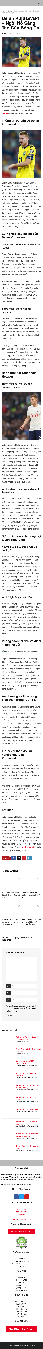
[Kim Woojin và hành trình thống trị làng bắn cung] (11, 878)
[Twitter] (21, 1196)
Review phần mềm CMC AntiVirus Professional (25, 1062)
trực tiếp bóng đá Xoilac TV (27, 1339)
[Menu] (3, 3)
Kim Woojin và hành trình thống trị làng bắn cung (11, 895)
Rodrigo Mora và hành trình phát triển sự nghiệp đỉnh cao (31, 922)
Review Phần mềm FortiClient (27, 1109)
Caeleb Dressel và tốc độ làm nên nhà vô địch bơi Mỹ (11, 922)
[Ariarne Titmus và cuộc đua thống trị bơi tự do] (31, 878)
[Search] (39, 3)
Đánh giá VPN (20, 1041)
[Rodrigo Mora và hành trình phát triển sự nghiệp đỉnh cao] (31, 905)
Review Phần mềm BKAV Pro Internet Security (27, 1086)
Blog (10, 10)
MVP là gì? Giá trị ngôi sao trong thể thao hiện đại (28, 1038)
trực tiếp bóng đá (9, 1339)
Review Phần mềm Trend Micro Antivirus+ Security (27, 1134)
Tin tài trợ (17, 33)
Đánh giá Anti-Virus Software (25, 1065)
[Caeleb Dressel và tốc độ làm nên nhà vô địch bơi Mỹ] (11, 905)
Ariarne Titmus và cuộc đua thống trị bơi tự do (31, 895)
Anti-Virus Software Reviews (25, 1077)
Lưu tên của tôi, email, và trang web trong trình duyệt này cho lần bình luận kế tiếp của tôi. (21, 1008)
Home (4, 10)
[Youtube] (26, 1196)
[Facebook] (16, 1196)
